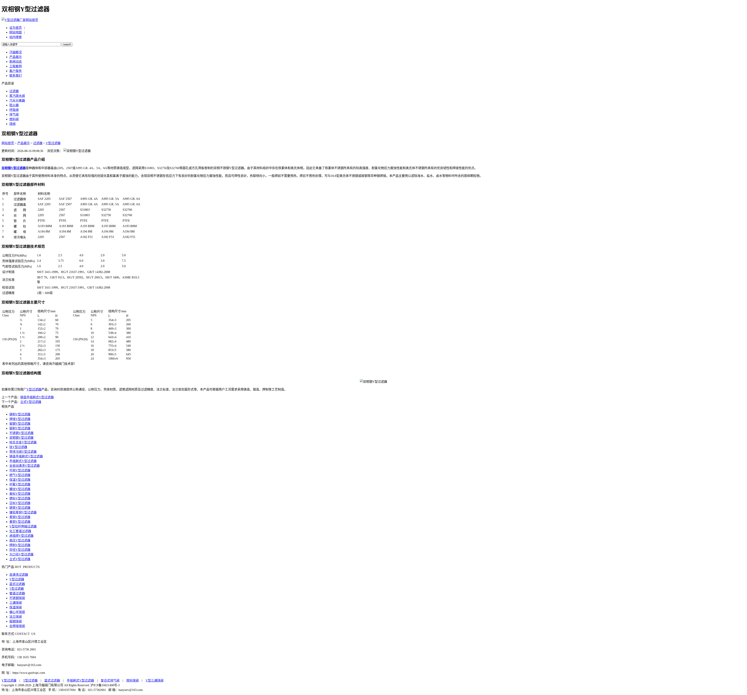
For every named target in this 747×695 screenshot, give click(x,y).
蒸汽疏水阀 (17, 95)
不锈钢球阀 (17, 598)
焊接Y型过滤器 (19, 419)
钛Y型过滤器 (18, 447)
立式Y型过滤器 (30, 402)
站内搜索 (15, 37)
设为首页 (15, 27)
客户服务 (15, 71)
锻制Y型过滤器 (19, 428)
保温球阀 (15, 607)
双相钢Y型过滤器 (21, 437)
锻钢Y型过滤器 (19, 423)
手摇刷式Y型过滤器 (23, 461)
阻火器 (14, 105)
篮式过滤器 (52, 680)
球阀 (12, 123)
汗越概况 (15, 52)
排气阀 (14, 114)
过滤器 (14, 91)
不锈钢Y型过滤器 (21, 433)
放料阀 (14, 119)
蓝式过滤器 (17, 584)
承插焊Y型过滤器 (21, 535)
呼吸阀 (14, 109)
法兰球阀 (15, 616)
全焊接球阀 (17, 626)
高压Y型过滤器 (19, 540)
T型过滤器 (16, 588)
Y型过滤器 (53, 143)
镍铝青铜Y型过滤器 (23, 512)
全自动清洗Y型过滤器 (24, 465)
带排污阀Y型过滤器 (23, 451)
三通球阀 (15, 602)
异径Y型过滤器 (19, 549)
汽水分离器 (17, 100)
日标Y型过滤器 (19, 503)
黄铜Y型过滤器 (19, 521)
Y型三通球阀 (154, 680)
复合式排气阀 (110, 680)
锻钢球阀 (15, 621)
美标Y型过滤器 (19, 493)
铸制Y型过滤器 (19, 414)
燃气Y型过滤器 (19, 475)
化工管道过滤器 (20, 531)
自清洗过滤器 (18, 574)
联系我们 (15, 75)
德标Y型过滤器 (19, 498)
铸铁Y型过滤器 (19, 507)
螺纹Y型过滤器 (19, 489)
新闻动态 (15, 61)
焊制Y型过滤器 (19, 545)
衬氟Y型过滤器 (19, 484)
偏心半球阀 (17, 612)
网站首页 (32, 20)
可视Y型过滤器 (19, 470)
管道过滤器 (17, 593)
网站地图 (15, 32)
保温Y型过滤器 (19, 479)
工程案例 (15, 66)
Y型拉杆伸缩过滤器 (23, 526)
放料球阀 (132, 680)
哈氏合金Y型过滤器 (23, 442)
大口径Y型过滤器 (21, 554)
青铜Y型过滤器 (19, 517)
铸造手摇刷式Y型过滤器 (37, 397)
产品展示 (15, 57)
